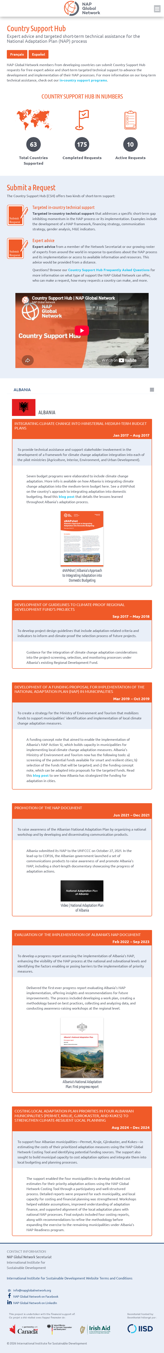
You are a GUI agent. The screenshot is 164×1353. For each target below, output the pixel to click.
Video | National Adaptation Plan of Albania (82, 907)
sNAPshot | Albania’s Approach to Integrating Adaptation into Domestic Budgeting (82, 575)
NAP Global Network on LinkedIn (35, 1303)
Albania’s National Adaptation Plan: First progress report (82, 1084)
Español (38, 54)
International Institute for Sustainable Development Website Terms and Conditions (69, 1278)
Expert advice (43, 240)
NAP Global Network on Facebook (35, 1296)
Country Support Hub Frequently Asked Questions (109, 270)
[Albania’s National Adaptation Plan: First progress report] (82, 1047)
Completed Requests (82, 157)
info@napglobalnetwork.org (32, 1290)
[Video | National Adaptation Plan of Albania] (82, 890)
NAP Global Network (82, 8)
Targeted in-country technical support (63, 207)
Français (17, 54)
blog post (67, 496)
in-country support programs (83, 80)
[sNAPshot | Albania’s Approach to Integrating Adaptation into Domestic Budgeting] (82, 538)
